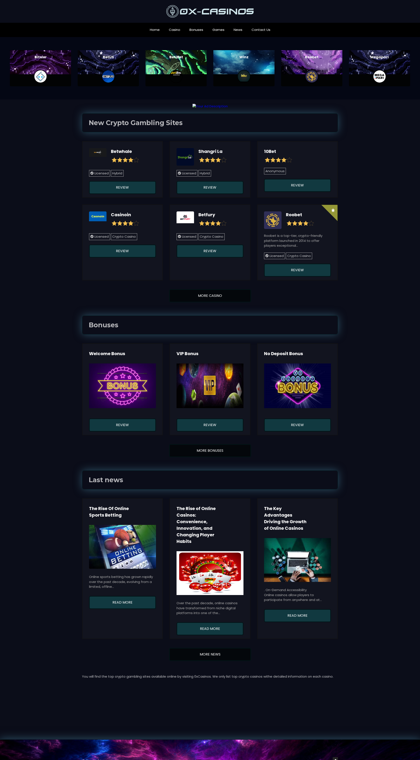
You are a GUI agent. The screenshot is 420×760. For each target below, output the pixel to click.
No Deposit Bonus (283, 354)
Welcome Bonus (107, 354)
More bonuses (210, 450)
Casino (174, 29)
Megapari (379, 57)
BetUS (108, 57)
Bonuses (196, 29)
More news (210, 654)
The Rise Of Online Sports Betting (109, 511)
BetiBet (176, 57)
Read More (122, 602)
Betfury (206, 215)
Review (122, 187)
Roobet (311, 57)
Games (218, 29)
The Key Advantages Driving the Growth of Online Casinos (285, 518)
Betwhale (121, 151)
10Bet (270, 151)
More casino (210, 295)
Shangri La (210, 151)
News (238, 29)
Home (155, 29)
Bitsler (41, 57)
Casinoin (121, 215)
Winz (243, 57)
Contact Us (261, 29)
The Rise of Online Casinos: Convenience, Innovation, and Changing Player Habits (196, 524)
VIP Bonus (187, 354)
